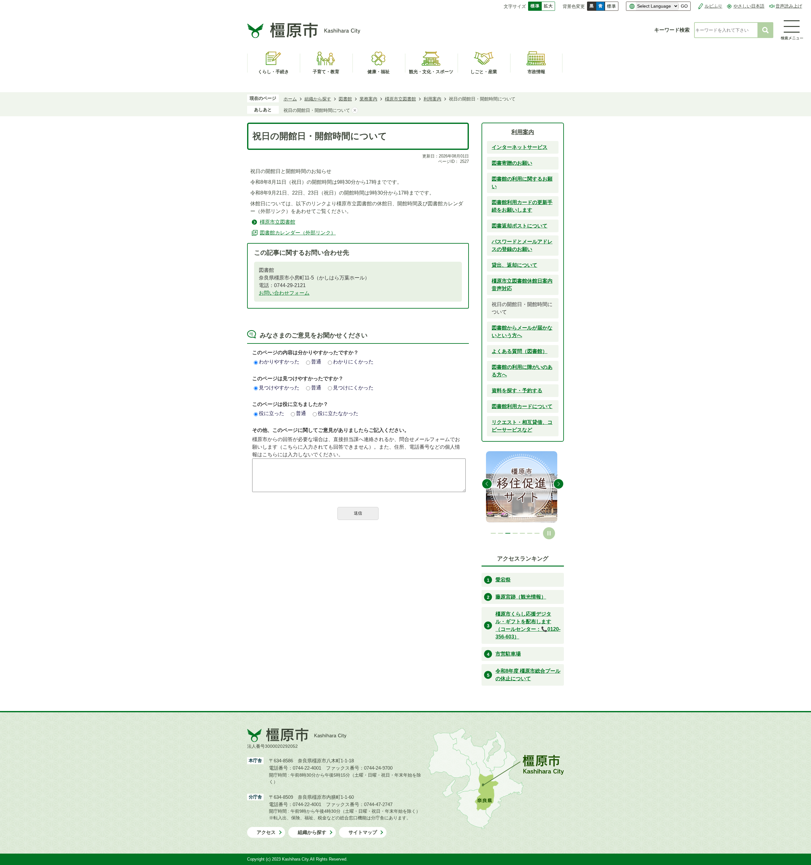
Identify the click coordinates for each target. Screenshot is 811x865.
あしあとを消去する (355, 110)
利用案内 (432, 98)
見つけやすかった (279, 387)
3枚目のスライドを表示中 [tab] (508, 533)
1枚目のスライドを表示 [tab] (493, 533)
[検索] (765, 30)
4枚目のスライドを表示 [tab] (515, 533)
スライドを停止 (549, 533)
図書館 (345, 98)
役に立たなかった (338, 413)
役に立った (271, 413)
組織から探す (317, 98)
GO (684, 6)
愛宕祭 (503, 579)
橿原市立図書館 (400, 98)
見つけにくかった (353, 387)
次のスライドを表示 (558, 483)
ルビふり (713, 6)
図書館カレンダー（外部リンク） (298, 232)
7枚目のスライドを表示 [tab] (537, 533)
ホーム (290, 98)
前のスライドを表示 (487, 483)
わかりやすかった (279, 361)
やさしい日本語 (748, 6)
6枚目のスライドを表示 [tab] (530, 533)
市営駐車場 (508, 654)
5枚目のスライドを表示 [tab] (522, 533)
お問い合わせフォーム (284, 293)
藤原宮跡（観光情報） (520, 596)
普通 (316, 361)
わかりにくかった (353, 361)
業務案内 (368, 98)
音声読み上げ (789, 6)
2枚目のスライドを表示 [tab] (500, 533)
